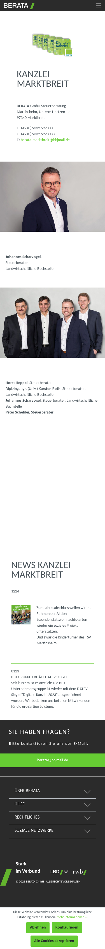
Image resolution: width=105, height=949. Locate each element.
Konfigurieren (66, 927)
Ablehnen (38, 927)
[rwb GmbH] (78, 872)
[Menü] (98, 5)
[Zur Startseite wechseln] (18, 5)
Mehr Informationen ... (72, 917)
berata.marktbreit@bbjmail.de (45, 140)
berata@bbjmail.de (52, 760)
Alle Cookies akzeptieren (54, 941)
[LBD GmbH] (58, 872)
